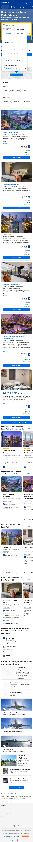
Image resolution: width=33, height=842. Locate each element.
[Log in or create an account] (26, 3)
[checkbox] (22, 45)
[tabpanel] (14, 53)
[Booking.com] (5, 2)
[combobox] (16, 25)
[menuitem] (5, 7)
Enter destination (9, 24)
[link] (5, 90)
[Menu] (31, 3)
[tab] (8, 33)
